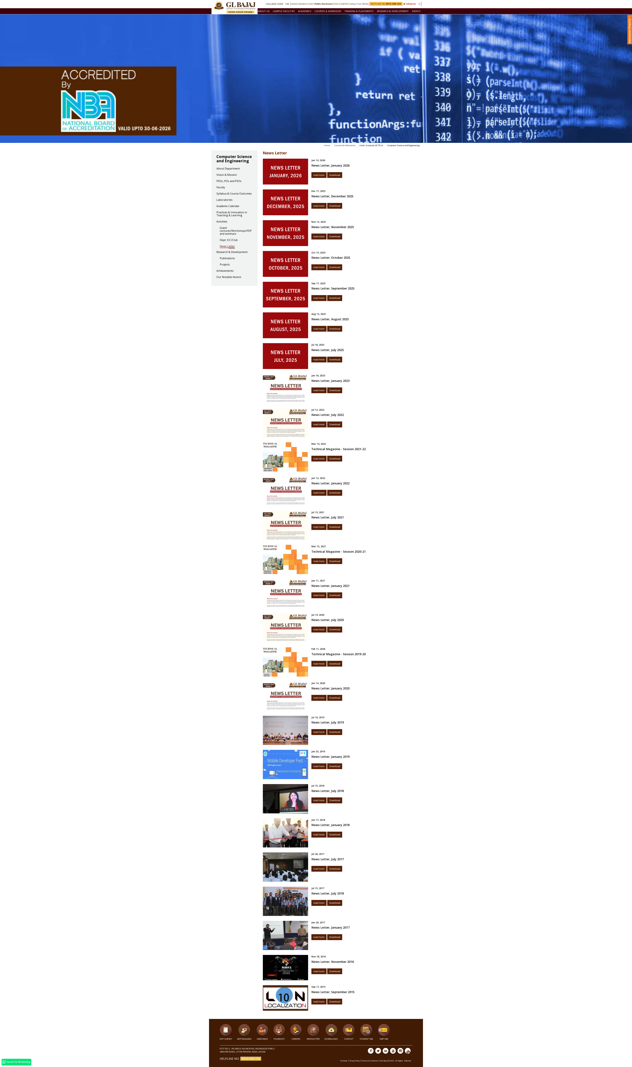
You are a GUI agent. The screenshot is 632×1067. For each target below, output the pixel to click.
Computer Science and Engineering (403, 145)
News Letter (227, 246)
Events (416, 11)
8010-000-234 (251, 1059)
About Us (264, 11)
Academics (304, 11)
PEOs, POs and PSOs (228, 181)
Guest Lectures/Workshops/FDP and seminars (236, 231)
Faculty (220, 187)
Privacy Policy (355, 1061)
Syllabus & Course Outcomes (234, 193)
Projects (225, 264)
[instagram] (400, 1051)
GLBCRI (344, 4)
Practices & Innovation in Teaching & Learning (231, 214)
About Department (228, 168)
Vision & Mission (226, 175)
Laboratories (224, 200)
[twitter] (378, 1051)
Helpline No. (385, 3)
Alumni (294, 4)
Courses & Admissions (344, 145)
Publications (227, 258)
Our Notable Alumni (228, 277)
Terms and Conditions (369, 1061)
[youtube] (393, 1051)
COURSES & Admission (328, 11)
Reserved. (407, 1061)
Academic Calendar (227, 206)
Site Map (383, 1061)
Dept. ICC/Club (229, 240)
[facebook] (371, 1051)
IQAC (336, 4)
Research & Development (393, 11)
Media (366, 4)
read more (319, 175)
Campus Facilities (284, 11)
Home (327, 145)
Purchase (344, 1061)
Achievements (225, 271)
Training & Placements (359, 11)
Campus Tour (355, 4)
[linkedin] (385, 1051)
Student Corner (306, 4)
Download (334, 175)
